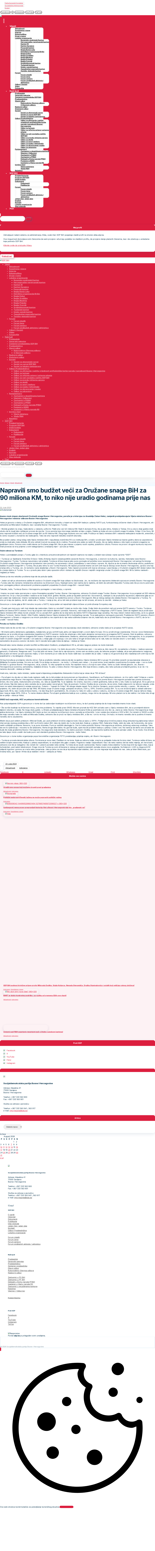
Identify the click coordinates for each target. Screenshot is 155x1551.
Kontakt (11, 1228)
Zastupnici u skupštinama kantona (22, 1286)
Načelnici (12, 1289)
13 (9, 1147)
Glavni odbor (13, 1268)
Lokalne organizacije (17, 1233)
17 (1, 1150)
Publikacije (12, 1221)
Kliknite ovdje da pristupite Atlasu (17, 245)
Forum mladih (14, 1237)
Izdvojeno (23, 768)
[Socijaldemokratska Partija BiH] (4, 16)
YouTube (10, 1057)
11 (4, 1147)
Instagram (11, 1063)
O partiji (11, 1215)
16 (17, 1147)
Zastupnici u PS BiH (16, 1277)
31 (1, 1155)
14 (12, 1147)
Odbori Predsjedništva (17, 1230)
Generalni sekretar (16, 1261)
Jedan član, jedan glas (17, 1226)
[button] (5, 12)
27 (9, 1152)
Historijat (11, 1217)
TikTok (11, 1324)
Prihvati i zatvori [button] (66, 1507)
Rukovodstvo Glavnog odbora (21, 1270)
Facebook (11, 1050)
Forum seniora (14, 1242)
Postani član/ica (14, 1298)
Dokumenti (12, 1219)
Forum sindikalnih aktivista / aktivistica (24, 1244)
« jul (2, 1158)
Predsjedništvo (14, 1264)
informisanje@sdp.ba (18, 1111)
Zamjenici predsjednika (17, 1266)
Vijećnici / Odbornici (16, 1291)
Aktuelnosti (10, 768)
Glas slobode (13, 1224)
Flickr (9, 1060)
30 (17, 1152)
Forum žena (13, 1239)
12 (6, 1147)
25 (4, 1152)
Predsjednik (13, 1259)
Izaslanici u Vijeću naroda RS (20, 1284)
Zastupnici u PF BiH (16, 1279)
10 (1, 1147)
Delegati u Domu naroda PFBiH (21, 1282)
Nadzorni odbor (15, 1273)
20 (9, 1150)
